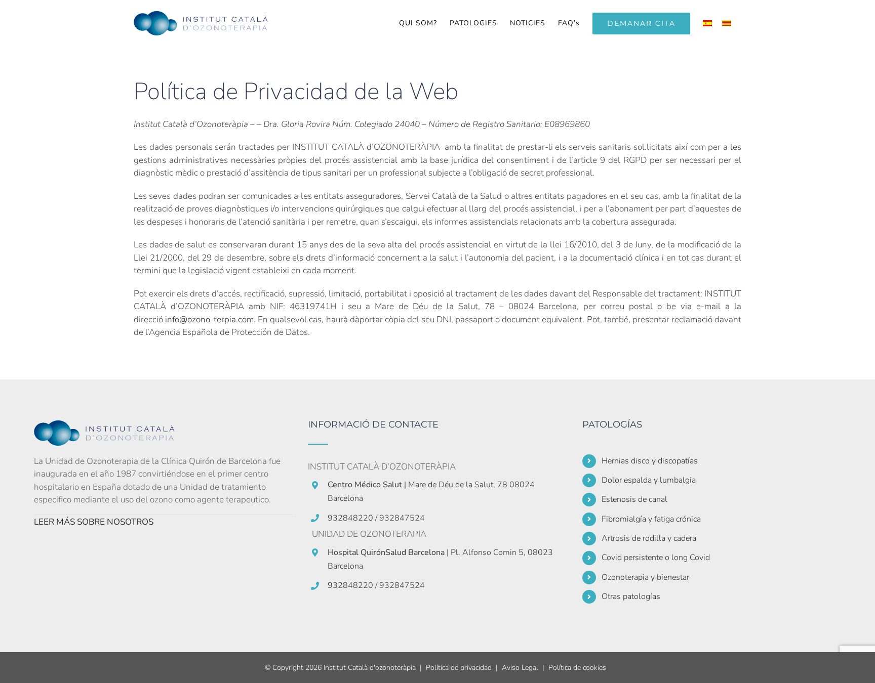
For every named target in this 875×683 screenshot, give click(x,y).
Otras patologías (631, 596)
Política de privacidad (459, 667)
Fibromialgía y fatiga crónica (651, 519)
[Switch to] (707, 23)
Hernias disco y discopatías (650, 460)
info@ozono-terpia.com (209, 319)
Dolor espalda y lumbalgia (649, 480)
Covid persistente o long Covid (656, 557)
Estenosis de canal (634, 499)
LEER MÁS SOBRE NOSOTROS (93, 522)
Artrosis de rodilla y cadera (649, 538)
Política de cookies (577, 667)
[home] (110, 426)
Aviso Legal (520, 667)
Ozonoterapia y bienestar (645, 577)
